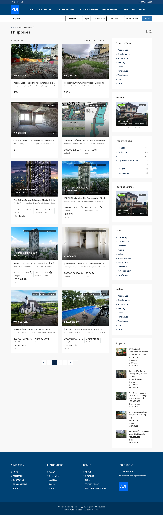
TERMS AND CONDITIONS (95, 488)
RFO (119, 156)
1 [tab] (126, 128)
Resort (121, 79)
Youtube (101, 507)
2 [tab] (130, 128)
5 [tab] (140, 128)
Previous (119, 114)
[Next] (70, 362)
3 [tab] (133, 128)
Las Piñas (122, 246)
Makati (121, 254)
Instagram (89, 507)
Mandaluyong (124, 258)
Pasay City (123, 262)
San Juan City (124, 271)
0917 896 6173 (127, 471)
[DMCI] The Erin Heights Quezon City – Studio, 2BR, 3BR (89, 198)
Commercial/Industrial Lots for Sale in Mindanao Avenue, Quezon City (96, 140)
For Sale (121, 148)
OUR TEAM (89, 476)
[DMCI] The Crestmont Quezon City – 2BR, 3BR (35, 263)
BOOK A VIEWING (89, 9)
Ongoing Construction (128, 160)
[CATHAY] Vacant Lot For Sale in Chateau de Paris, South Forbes (43, 329)
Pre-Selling (122, 152)
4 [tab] (137, 128)
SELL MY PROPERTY (67, 9)
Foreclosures (123, 173)
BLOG (87, 480)
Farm (120, 83)
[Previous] (44, 362)
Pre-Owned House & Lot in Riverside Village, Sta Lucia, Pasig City (138, 395)
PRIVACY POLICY (92, 484)
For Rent (121, 169)
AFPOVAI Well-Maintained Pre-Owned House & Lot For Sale (138, 352)
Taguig (121, 250)
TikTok (77, 507)
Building (121, 62)
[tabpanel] (132, 114)
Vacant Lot (123, 50)
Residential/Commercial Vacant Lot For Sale (85, 83)
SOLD (120, 164)
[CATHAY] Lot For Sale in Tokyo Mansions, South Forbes (89, 329)
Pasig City (122, 237)
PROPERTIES (45, 9)
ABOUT (142, 9)
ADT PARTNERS (109, 9)
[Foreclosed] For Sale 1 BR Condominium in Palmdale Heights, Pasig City (97, 263)
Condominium (124, 54)
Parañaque (123, 275)
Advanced (134, 18)
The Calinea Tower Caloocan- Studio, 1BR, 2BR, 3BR (36, 200)
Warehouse (123, 75)
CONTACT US (128, 9)
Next (145, 114)
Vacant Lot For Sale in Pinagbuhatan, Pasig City (35, 83)
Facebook (65, 507)
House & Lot (123, 58)
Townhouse (123, 71)
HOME (32, 9)
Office (120, 66)
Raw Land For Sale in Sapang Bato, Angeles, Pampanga (138, 373)
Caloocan (122, 266)
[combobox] (74, 18)
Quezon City (123, 241)
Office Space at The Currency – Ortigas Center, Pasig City (40, 140)
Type (86, 18)
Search (147, 18)
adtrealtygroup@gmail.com (134, 476)
